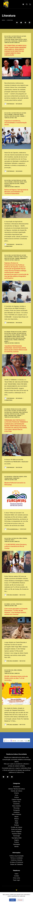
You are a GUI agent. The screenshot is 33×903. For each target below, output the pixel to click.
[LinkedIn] (29, 22)
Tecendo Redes (8, 478)
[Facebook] (16, 22)
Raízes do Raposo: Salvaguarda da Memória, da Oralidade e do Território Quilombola (16, 191)
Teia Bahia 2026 (8, 339)
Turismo (20, 41)
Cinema (8, 604)
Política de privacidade (16, 856)
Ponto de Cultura (14, 116)
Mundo (25, 41)
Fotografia (16, 810)
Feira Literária (17, 37)
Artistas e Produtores (16, 862)
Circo (16, 795)
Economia (10, 37)
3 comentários (8, 246)
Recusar (20, 900)
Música (19, 336)
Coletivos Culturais (16, 860)
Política (20, 39)
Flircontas (9, 476)
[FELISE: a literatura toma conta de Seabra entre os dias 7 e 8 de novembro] (16, 694)
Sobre (16, 874)
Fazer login (16, 880)
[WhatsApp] (7, 776)
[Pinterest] (25, 22)
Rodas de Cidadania (16, 864)
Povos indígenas (16, 831)
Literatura (7, 39)
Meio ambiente (8, 336)
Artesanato (16, 786)
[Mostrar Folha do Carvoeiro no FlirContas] (16, 498)
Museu (12, 39)
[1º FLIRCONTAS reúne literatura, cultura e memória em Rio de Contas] (16, 562)
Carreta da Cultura (16, 791)
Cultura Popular (16, 36)
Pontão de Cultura (9, 338)
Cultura (8, 36)
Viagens (16, 840)
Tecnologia (14, 41)
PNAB (16, 39)
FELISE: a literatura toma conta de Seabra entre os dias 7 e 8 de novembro (16, 678)
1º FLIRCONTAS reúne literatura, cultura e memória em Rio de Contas (15, 546)
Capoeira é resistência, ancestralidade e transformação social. (15, 122)
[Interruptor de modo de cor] (23, 4)
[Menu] (30, 4)
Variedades (7, 185)
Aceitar (12, 900)
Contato (16, 876)
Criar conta (16, 878)
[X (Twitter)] (21, 22)
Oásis (25, 476)
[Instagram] (3, 776)
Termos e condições (16, 858)
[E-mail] (11, 776)
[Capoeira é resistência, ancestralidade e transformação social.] (16, 138)
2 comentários (8, 400)
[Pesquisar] (26, 4)
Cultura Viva (8, 335)
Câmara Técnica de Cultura (13, 331)
